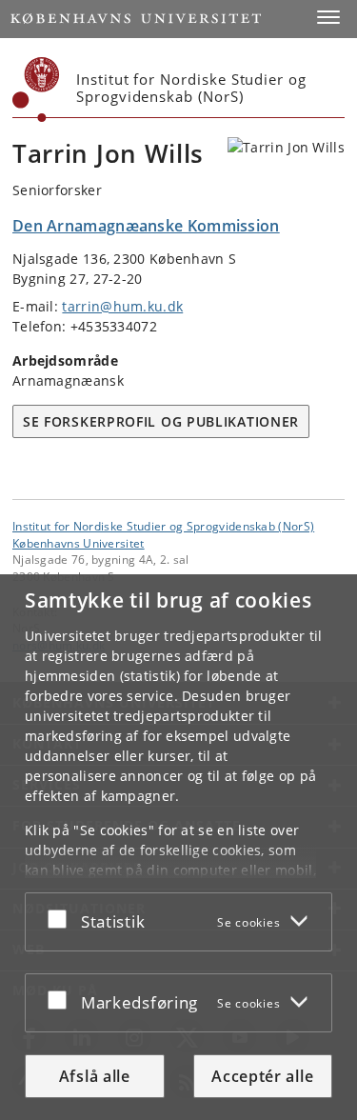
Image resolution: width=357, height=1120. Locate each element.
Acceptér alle (262, 1076)
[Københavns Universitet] (36, 89)
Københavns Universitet (78, 542)
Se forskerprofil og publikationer (161, 421)
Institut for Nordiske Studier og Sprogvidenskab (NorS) (163, 525)
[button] (328, 17)
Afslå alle (94, 1076)
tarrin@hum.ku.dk (122, 306)
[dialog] (178, 847)
